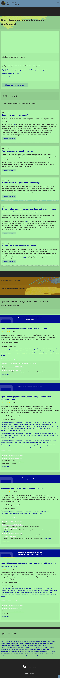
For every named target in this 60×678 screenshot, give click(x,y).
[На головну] (10, 3)
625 (24, 258)
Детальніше (5, 76)
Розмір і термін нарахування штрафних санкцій (21, 183)
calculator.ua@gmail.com (30, 673)
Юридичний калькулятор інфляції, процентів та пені (22, 488)
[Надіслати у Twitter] (29, 291)
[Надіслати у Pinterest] (30, 291)
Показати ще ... (6, 374)
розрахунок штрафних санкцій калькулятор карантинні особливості (28, 647)
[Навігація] (58, 3)
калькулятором (7, 531)
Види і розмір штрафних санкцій (15, 115)
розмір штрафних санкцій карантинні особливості (24, 651)
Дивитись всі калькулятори (15, 85)
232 (14, 124)
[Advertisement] (30, 42)
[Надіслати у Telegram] (32, 291)
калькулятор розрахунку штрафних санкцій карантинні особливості (18, 641)
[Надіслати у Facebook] (27, 291)
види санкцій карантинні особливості (27, 643)
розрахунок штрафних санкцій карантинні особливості (25, 656)
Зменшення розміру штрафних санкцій (17, 151)
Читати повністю (8, 138)
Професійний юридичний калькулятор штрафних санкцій (24, 328)
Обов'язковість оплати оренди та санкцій (19, 246)
